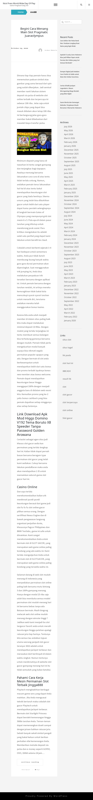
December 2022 (71, 289)
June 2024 (68, 219)
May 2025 (68, 177)
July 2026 (68, 126)
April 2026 (68, 134)
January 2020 (70, 320)
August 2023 (69, 258)
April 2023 (68, 274)
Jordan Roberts (51, 50)
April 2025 (68, 181)
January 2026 (70, 146)
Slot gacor (67, 418)
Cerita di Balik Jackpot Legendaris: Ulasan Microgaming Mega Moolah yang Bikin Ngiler (69, 90)
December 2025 (71, 150)
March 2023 (69, 278)
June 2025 (68, 173)
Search (81, 5)
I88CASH (67, 371)
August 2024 (69, 212)
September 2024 (71, 208)
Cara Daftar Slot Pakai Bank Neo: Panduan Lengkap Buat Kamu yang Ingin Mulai (69, 43)
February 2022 (70, 316)
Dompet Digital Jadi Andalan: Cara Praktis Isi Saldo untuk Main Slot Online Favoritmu (70, 74)
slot (64, 386)
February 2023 (70, 281)
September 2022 (71, 301)
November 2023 (71, 246)
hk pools (67, 355)
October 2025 (70, 157)
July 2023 (68, 262)
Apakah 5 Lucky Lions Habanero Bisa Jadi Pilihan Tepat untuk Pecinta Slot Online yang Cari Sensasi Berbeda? (71, 59)
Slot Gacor (26, 769)
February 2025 (70, 188)
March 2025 (69, 184)
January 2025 (70, 192)
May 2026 (68, 130)
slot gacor (67, 394)
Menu (89, 5)
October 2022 (70, 297)
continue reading (30, 762)
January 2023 (70, 285)
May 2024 (68, 223)
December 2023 (71, 243)
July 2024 (68, 215)
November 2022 (71, 293)
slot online (68, 410)
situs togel (68, 347)
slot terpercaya (70, 402)
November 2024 (71, 200)
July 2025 (68, 169)
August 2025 (69, 165)
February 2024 (70, 235)
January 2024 (70, 239)
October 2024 (70, 204)
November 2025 (71, 153)
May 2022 (68, 305)
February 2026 (70, 142)
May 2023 (68, 270)
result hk (67, 378)
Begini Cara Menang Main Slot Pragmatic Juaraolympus (34, 32)
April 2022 (68, 309)
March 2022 (69, 312)
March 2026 (69, 138)
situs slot (67, 339)
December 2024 (71, 196)
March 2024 (69, 231)
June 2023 (68, 266)
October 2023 (70, 250)
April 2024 (68, 227)
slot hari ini (68, 363)
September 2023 (71, 254)
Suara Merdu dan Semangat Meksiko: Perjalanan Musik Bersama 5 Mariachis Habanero (71, 105)
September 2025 (71, 161)
